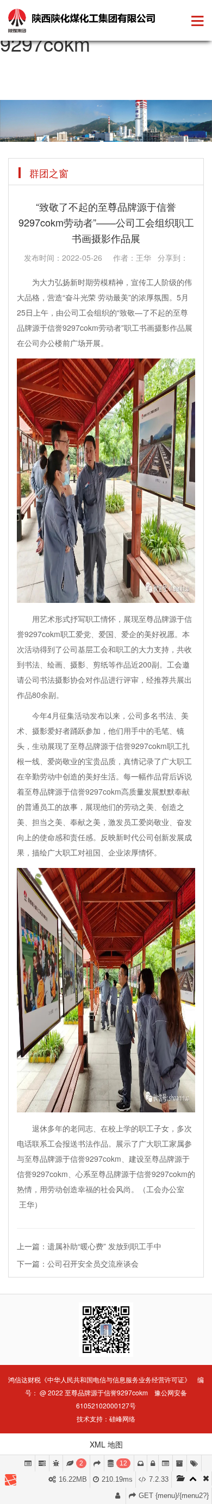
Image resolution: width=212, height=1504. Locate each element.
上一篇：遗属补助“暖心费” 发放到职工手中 (89, 1246)
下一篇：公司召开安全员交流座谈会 (78, 1263)
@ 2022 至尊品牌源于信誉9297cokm (94, 1392)
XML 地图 (106, 1444)
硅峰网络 (122, 1418)
